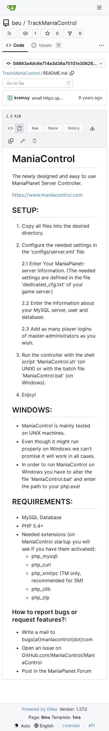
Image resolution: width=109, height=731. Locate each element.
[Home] (11, 7)
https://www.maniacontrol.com (47, 195)
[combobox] (37, 83)
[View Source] (10, 128)
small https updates (51, 97)
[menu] (22, 725)
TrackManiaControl (52, 23)
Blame (53, 128)
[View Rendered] (19, 128)
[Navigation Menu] (100, 7)
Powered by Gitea (39, 709)
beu (16, 23)
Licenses (71, 725)
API (91, 725)
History (73, 128)
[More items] (102, 45)
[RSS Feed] (9, 33)
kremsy (22, 97)
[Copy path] (72, 73)
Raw (35, 128)
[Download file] (92, 128)
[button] (25, 33)
